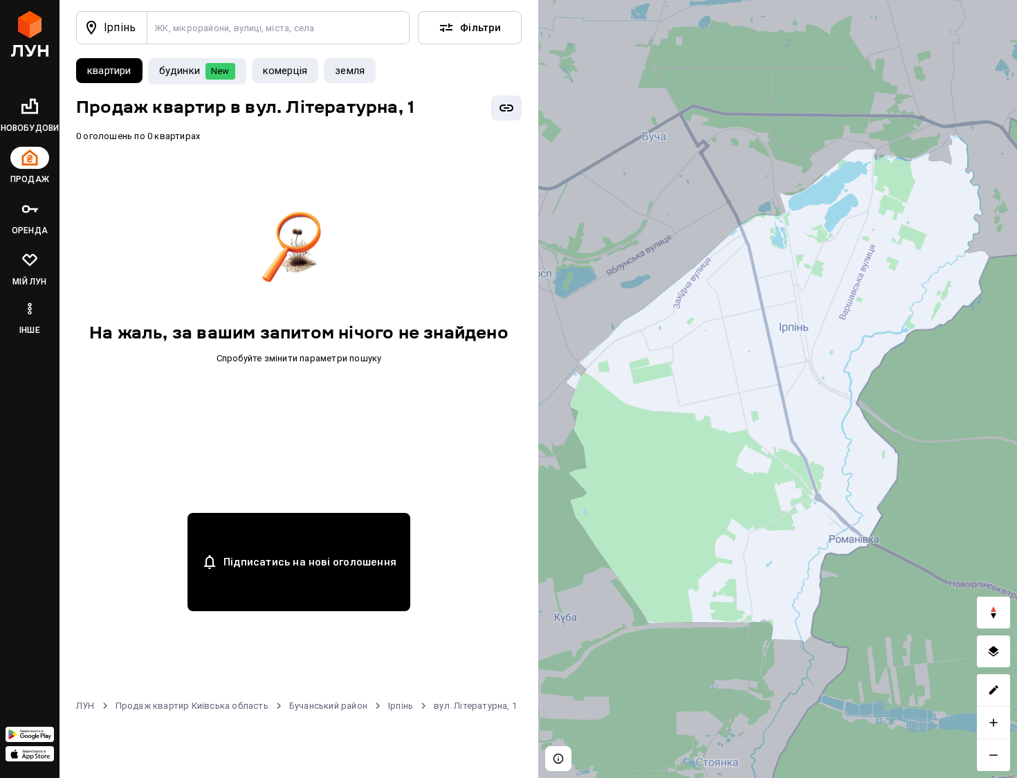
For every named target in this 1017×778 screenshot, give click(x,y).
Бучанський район (328, 705)
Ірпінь (400, 705)
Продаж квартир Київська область (192, 705)
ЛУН (85, 705)
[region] (777, 389)
